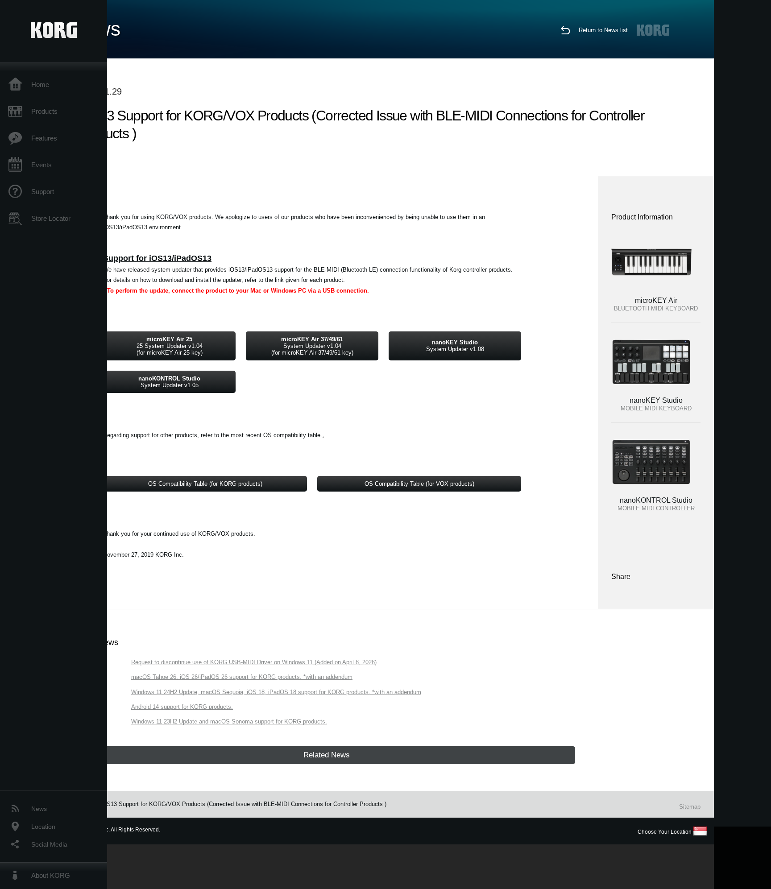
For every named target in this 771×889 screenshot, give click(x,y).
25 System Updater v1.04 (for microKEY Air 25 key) (170, 346)
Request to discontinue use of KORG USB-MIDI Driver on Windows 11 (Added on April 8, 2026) (254, 662)
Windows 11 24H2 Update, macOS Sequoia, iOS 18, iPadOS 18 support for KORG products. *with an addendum (276, 692)
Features (44, 138)
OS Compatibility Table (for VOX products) (419, 483)
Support (42, 191)
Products (44, 111)
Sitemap (690, 806)
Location (43, 826)
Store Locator (50, 218)
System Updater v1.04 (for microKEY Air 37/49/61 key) (312, 346)
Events (41, 165)
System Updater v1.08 (455, 345)
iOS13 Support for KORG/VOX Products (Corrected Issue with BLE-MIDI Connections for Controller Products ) (243, 804)
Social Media (49, 844)
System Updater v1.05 (169, 382)
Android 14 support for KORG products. (182, 706)
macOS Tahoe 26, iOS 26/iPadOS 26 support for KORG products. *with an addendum (241, 677)
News (39, 808)
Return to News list (603, 30)
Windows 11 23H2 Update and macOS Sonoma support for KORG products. (229, 721)
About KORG (50, 875)
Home (40, 84)
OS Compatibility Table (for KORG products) (205, 483)
